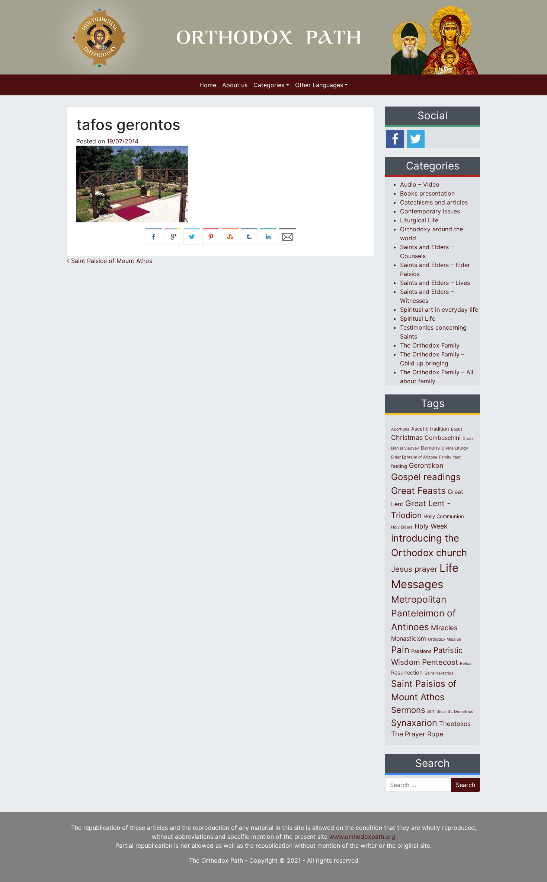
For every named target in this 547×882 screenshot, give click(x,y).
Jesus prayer (414, 569)
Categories (268, 85)
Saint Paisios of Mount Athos (110, 260)
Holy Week (431, 526)
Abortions (400, 429)
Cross (468, 438)
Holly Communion (443, 516)
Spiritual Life (417, 318)
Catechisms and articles (434, 202)
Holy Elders (402, 527)
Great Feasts (418, 490)
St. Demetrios (460, 711)
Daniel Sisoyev (405, 448)
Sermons (408, 710)
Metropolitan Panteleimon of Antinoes (423, 613)
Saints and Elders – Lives (435, 282)
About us (234, 85)
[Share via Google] (172, 236)
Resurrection (407, 672)
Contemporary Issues (430, 211)
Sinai (441, 711)
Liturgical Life (419, 220)
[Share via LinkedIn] (268, 236)
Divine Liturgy (455, 448)
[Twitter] (416, 138)
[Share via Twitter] (191, 236)
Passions (421, 651)
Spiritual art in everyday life (439, 309)
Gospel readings (426, 477)
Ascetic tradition (430, 429)
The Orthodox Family (430, 345)
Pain (400, 649)
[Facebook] (395, 138)
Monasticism (408, 638)
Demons (430, 448)
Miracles (444, 628)
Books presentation (427, 193)
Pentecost (440, 662)
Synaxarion (414, 722)
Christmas (407, 437)
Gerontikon (426, 465)
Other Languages (319, 85)
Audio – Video (419, 184)
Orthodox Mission (444, 639)
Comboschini (443, 437)
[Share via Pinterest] (210, 236)
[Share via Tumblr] (249, 236)
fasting (399, 466)
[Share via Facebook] (153, 236)
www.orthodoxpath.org (362, 836)
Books (457, 429)
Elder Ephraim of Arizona (414, 457)
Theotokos (455, 723)
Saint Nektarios (439, 673)
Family (445, 457)
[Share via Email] (287, 236)
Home (207, 85)
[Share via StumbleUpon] (230, 236)
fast (457, 457)
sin (431, 711)
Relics (465, 663)
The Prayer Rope (417, 734)
